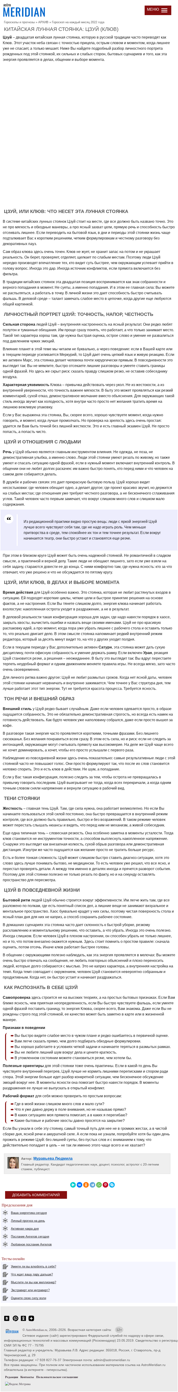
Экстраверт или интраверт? (30, 1290)
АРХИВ (43, 22)
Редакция (11, 1377)
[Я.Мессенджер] (73, 1185)
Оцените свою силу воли (28, 1298)
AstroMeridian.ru (36, 1330)
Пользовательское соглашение (57, 1377)
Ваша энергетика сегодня (29, 1213)
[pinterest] (15, 1321)
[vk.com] (6, 1321)
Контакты (27, 1377)
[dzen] (31, 1321)
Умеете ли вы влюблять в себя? (33, 1266)
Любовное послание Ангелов (31, 1244)
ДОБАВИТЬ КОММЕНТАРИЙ (36, 1195)
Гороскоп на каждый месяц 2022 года (78, 22)
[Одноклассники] (86, 1185)
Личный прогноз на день (28, 1220)
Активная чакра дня (25, 1228)
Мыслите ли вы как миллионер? (33, 1282)
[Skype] (112, 1185)
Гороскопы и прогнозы (19, 22)
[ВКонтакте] (79, 1185)
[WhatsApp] (99, 1185)
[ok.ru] (23, 1321)
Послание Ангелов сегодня (30, 1236)
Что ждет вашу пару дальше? (32, 1274)
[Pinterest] (105, 1185)
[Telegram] (92, 1185)
